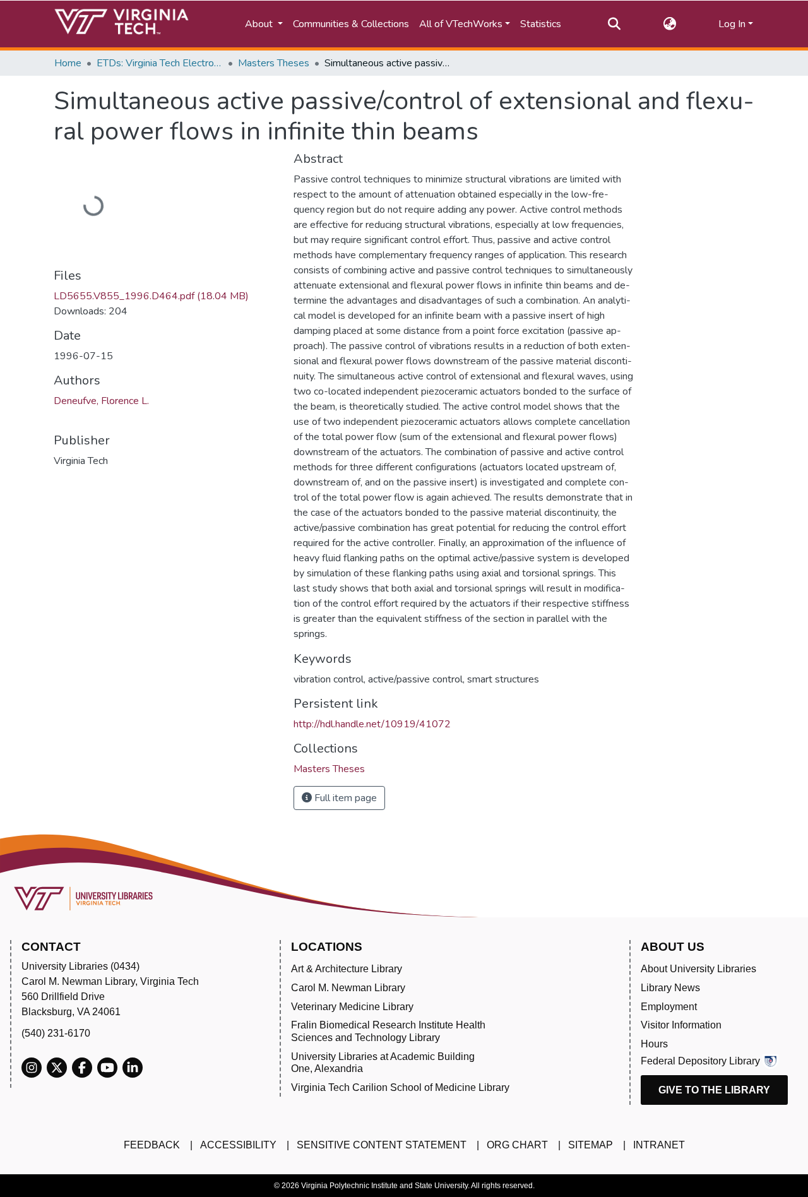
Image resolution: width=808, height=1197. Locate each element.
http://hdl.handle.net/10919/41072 (372, 724)
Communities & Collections (351, 24)
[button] (669, 24)
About (260, 24)
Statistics (540, 24)
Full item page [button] (344, 798)
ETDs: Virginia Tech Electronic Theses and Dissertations (160, 63)
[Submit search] (614, 24)
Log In (732, 24)
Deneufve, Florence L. (101, 401)
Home (67, 63)
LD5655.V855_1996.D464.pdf (151, 296)
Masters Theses (273, 63)
